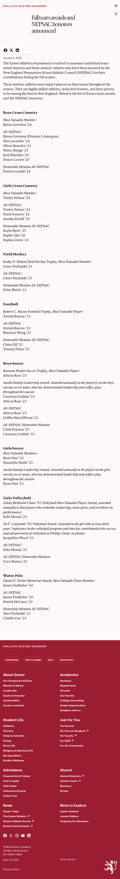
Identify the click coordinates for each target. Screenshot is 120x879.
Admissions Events (14, 790)
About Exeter (14, 674)
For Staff (65, 740)
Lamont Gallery (69, 816)
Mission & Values (13, 685)
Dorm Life (9, 745)
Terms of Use (67, 859)
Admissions (12, 769)
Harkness (65, 680)
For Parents (67, 725)
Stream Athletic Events (17, 821)
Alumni (66, 769)
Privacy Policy (11, 869)
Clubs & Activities (14, 735)
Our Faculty (67, 695)
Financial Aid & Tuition (16, 776)
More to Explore (73, 805)
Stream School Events (16, 826)
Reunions (65, 785)
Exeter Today (11, 811)
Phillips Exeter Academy (25, 6)
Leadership (10, 690)
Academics (69, 674)
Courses (65, 690)
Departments (68, 685)
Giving (64, 790)
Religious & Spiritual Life (18, 750)
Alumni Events (69, 780)
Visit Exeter (12, 659)
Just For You (70, 719)
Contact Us (66, 659)
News (7, 805)
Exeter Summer (69, 811)
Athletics (8, 725)
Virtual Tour (10, 795)
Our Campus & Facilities (17, 680)
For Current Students (72, 730)
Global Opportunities (72, 705)
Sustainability (11, 700)
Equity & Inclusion (14, 695)
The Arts (8, 730)
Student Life (13, 719)
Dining (7, 740)
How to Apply (33, 659)
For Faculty (66, 735)
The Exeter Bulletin (14, 816)
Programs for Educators (74, 821)
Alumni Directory (70, 776)
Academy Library (70, 710)
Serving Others (12, 755)
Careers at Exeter (13, 705)
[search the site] (116, 15)
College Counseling (72, 700)
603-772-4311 (11, 859)
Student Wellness (13, 760)
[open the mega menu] (116, 8)
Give (50, 659)
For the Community (71, 745)
